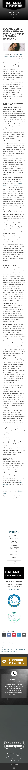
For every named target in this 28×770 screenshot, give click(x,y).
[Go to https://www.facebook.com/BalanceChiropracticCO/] (9, 15)
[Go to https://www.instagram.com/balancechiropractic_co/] (16, 15)
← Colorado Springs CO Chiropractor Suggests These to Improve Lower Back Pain (13, 645)
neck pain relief (14, 96)
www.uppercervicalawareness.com (13, 502)
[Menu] (14, 767)
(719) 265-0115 (14, 12)
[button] (14, 661)
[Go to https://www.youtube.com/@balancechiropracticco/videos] (13, 15)
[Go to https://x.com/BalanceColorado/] (11, 15)
